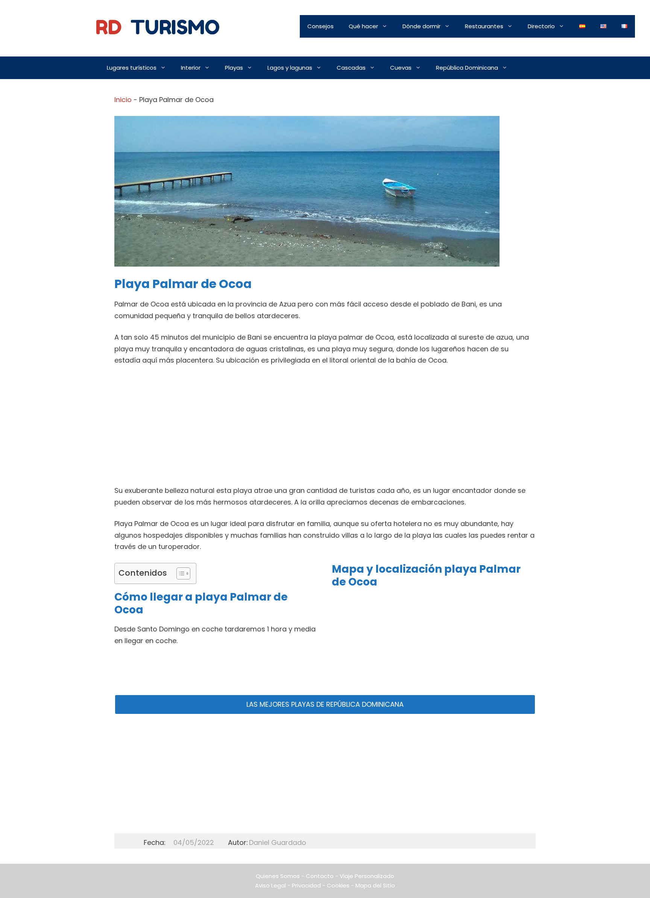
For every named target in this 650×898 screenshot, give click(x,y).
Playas (234, 68)
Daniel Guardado (277, 842)
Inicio (123, 99)
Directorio (541, 26)
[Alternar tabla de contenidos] (179, 573)
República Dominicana (467, 68)
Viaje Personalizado (367, 876)
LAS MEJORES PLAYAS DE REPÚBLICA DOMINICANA (325, 704)
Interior (190, 68)
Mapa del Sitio (375, 885)
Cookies (338, 885)
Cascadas (351, 68)
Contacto (320, 876)
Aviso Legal (270, 885)
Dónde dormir (421, 26)
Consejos (320, 26)
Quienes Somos (278, 876)
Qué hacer (363, 26)
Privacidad (306, 885)
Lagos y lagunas (289, 68)
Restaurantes (484, 26)
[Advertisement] (325, 429)
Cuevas (401, 68)
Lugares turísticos (131, 68)
